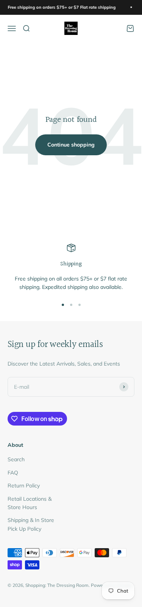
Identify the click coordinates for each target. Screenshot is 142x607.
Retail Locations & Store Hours (29, 503)
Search (16, 459)
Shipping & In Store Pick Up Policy (31, 524)
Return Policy (24, 485)
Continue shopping (71, 144)
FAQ (13, 472)
